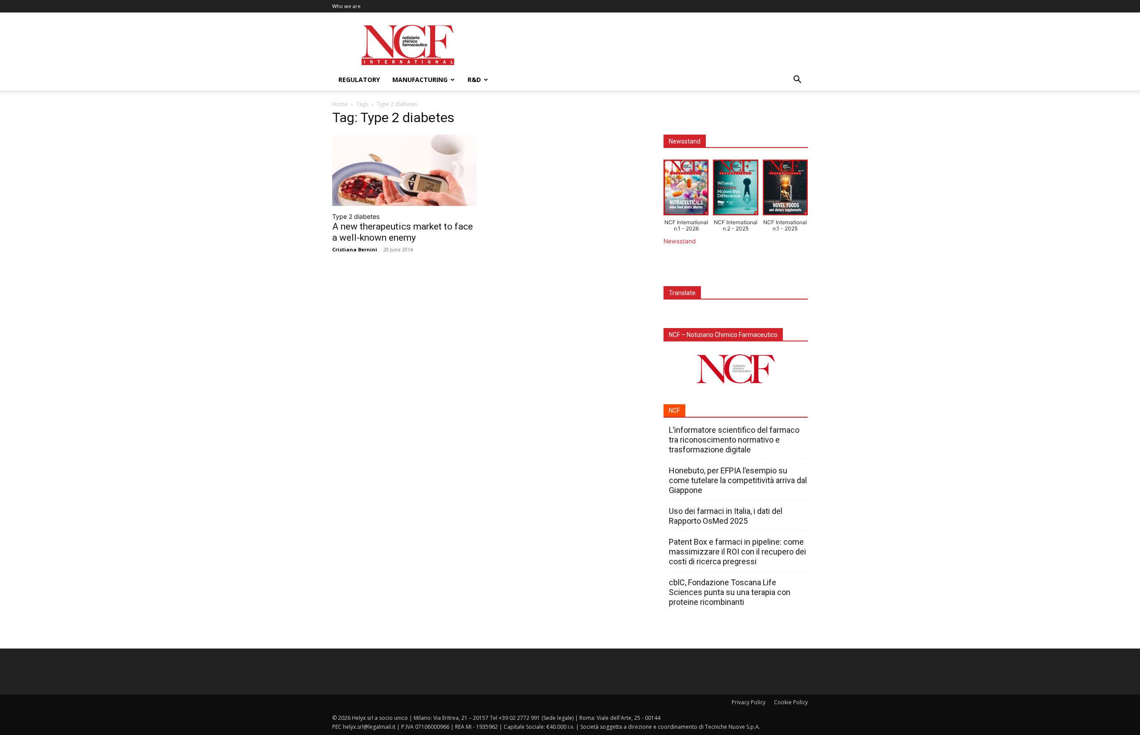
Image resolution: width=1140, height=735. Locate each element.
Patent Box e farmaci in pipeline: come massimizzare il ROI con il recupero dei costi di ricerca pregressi (737, 551)
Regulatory (359, 79)
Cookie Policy (791, 702)
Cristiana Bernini (354, 249)
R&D (474, 79)
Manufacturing (420, 79)
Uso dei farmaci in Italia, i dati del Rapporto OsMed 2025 (725, 516)
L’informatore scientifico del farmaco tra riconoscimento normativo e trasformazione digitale (734, 439)
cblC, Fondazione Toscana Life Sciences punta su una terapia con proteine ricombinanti (729, 592)
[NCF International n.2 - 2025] (735, 189)
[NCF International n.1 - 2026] (686, 189)
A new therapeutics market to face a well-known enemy (402, 232)
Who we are (346, 6)
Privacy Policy (748, 702)
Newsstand (680, 241)
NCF (674, 410)
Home (340, 104)
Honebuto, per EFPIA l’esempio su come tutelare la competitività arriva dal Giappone (738, 480)
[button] (797, 80)
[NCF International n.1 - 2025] (785, 189)
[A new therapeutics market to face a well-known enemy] (404, 170)
